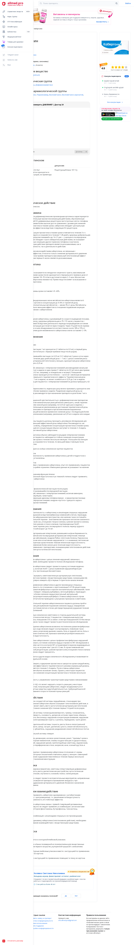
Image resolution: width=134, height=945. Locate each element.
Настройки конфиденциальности (41, 928)
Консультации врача (14, 47)
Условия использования (38, 923)
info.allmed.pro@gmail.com (67, 920)
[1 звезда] (112, 67)
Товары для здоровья (15, 42)
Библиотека (18, 32)
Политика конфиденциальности (41, 921)
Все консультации (114, 102)
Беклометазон (55, 95)
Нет (76, 896)
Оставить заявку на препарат (41, 918)
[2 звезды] (116, 67)
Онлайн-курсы (12, 27)
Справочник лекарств (18, 12)
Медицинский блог (14, 37)
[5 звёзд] (126, 67)
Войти (128, 3)
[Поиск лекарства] (116, 3)
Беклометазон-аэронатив (72, 95)
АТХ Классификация (14, 22)
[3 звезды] (119, 67)
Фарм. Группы (12, 17)
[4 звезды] (122, 67)
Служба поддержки (37, 926)
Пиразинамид (42, 95)
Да (66, 896)
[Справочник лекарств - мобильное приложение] (36, 187)
